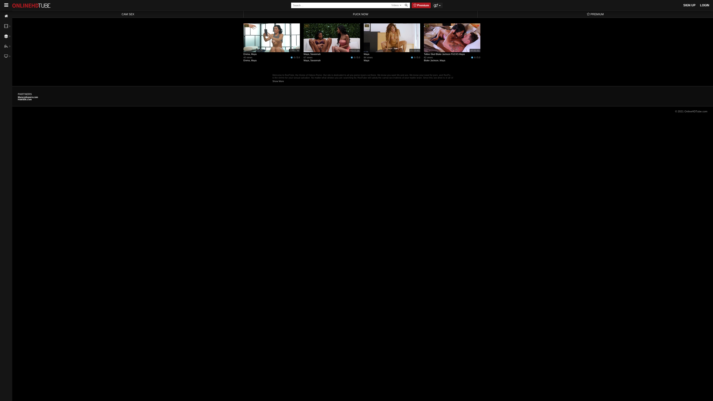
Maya (254, 60)
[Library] (6, 64)
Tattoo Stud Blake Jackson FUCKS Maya (444, 54)
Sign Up (689, 5)
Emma (246, 60)
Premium (597, 14)
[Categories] (6, 36)
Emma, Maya (250, 54)
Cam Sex (128, 14)
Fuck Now (360, 14)
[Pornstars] (6, 46)
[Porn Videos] (6, 26)
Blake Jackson (431, 60)
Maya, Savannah (312, 54)
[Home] (6, 16)
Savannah (315, 60)
